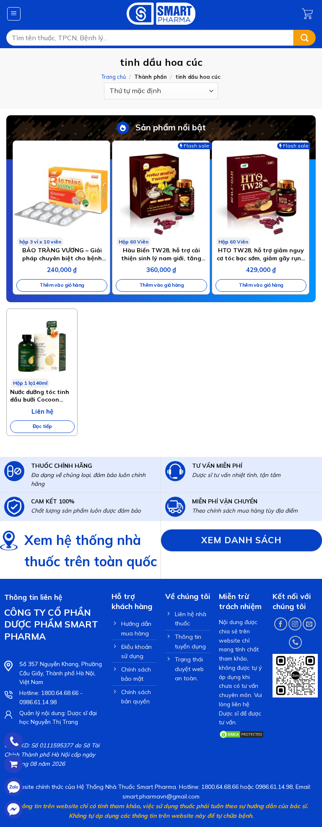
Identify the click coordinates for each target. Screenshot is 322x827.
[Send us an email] (309, 623)
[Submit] (304, 38)
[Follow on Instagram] (294, 623)
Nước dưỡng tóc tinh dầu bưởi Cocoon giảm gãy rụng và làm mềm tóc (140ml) (41, 395)
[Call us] (295, 642)
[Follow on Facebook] (280, 623)
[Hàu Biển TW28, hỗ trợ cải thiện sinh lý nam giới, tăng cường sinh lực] (160, 193)
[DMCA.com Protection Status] (241, 733)
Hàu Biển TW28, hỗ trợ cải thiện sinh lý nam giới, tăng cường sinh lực (161, 254)
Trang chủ (113, 76)
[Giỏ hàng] (309, 13)
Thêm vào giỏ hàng (61, 285)
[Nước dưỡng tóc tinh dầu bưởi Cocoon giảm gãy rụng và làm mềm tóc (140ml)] (42, 348)
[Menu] (14, 14)
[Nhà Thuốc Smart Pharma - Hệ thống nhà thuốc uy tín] (161, 13)
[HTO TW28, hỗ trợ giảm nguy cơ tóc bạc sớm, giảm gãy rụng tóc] (260, 193)
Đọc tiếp (42, 426)
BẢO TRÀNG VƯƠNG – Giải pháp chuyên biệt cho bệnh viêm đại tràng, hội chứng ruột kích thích (62, 254)
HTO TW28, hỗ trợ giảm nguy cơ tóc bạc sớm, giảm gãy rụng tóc (261, 254)
